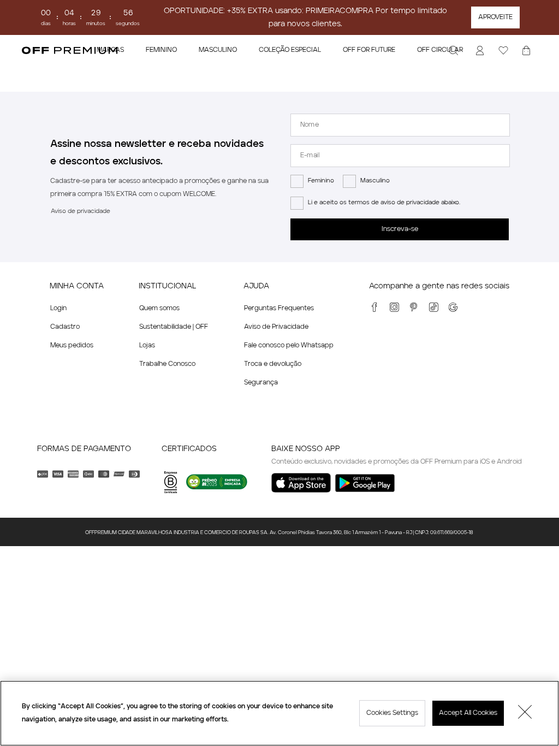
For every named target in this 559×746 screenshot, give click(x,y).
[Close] (525, 713)
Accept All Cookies (468, 713)
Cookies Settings (392, 713)
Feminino (321, 181)
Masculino (375, 181)
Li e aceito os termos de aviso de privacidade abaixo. (384, 203)
